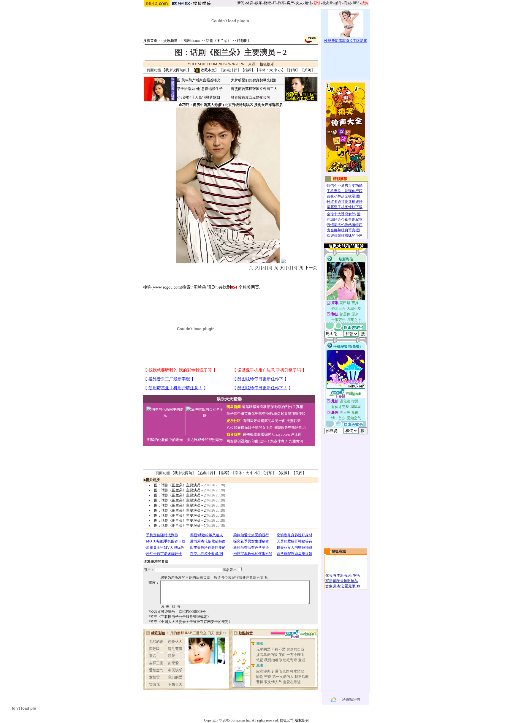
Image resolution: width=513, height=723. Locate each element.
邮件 (338, 3)
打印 (292, 70)
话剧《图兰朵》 (218, 41)
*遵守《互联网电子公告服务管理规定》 (179, 617)
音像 (328, 586)
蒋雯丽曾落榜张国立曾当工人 (254, 89)
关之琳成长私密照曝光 (205, 440)
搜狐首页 (150, 41)
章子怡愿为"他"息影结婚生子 (200, 89)
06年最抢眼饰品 (345, 581)
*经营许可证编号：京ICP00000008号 (177, 612)
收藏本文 (207, 70)
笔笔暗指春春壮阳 (256, 407)
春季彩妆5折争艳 (346, 575)
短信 (308, 3)
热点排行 (230, 70)
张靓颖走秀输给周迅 (290, 427)
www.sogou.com (167, 287)
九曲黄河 (296, 441)
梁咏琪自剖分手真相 (287, 407)
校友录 (327, 3)
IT (274, 3)
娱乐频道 (170, 41)
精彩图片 (244, 41)
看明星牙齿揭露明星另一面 (264, 421)
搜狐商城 (339, 551)
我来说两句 (183, 473)
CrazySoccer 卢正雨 (287, 434)
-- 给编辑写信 (349, 699)
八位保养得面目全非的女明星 (250, 427)
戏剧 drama (191, 41)
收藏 (283, 473)
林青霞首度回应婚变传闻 (250, 97)
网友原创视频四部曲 (243, 441)
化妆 (328, 575)
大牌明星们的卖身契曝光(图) (253, 80)
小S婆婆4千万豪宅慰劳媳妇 (198, 97)
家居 (328, 581)
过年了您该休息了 (273, 441)
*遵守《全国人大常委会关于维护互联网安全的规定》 (190, 622)
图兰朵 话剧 (205, 287)
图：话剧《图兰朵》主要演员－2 (180, 485)
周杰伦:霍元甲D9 (346, 586)
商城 (347, 3)
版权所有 (302, 720)
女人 (299, 3)
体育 (249, 3)
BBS (356, 3)
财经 (267, 3)
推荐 (247, 70)
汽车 (281, 3)
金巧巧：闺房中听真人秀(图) (201, 105)
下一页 (311, 267)
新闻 (240, 3)
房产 (290, 3)
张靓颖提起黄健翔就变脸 (285, 414)
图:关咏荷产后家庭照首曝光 (199, 80)
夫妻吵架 (293, 421)
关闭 (307, 70)
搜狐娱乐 (267, 64)
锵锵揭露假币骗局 (257, 434)
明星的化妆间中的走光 (165, 440)
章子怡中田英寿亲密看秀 (246, 414)
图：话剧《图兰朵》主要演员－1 (180, 525)
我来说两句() (176, 70)
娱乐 (258, 3)
